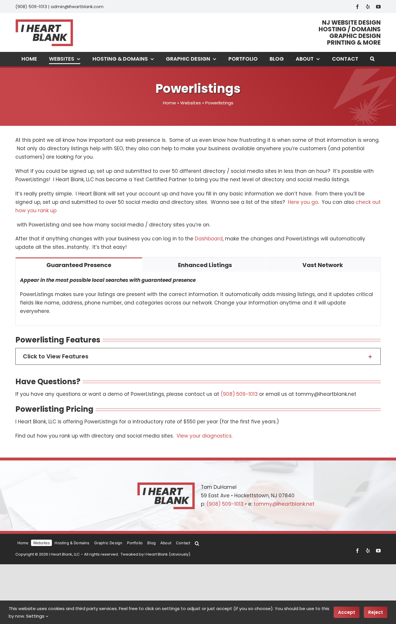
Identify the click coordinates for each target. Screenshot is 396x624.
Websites (190, 103)
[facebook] (357, 6)
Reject (375, 612)
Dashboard (209, 238)
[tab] (79, 264)
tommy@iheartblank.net (284, 503)
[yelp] (368, 6)
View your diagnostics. (204, 435)
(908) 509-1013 (31, 6)
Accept (346, 612)
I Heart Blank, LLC (64, 554)
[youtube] (378, 6)
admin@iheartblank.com (77, 6)
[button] (372, 59)
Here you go (303, 202)
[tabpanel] (198, 299)
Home (169, 103)
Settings (36, 616)
